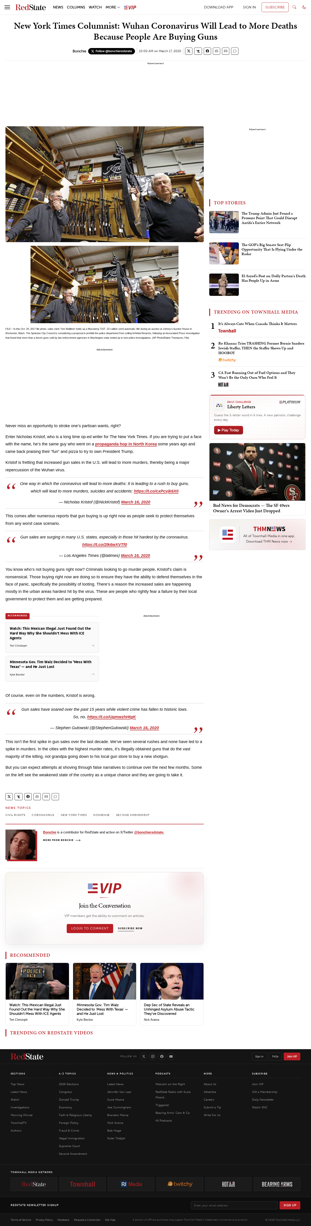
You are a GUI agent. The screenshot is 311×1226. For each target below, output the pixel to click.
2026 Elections (69, 1084)
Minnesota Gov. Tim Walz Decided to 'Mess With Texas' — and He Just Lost (102, 1009)
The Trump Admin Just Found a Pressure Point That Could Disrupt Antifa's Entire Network (269, 218)
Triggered (162, 1105)
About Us (210, 1084)
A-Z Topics (67, 1073)
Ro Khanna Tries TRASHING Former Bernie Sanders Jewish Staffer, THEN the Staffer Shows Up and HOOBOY (261, 348)
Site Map (110, 1219)
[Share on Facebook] (207, 51)
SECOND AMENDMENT (133, 815)
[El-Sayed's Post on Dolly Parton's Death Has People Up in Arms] (224, 285)
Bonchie (79, 51)
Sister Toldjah (116, 1138)
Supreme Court (69, 1146)
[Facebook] (162, 1056)
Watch (15, 1099)
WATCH (95, 7)
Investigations (20, 1107)
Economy (65, 1107)
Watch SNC (260, 1107)
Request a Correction (87, 1219)
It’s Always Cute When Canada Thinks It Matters (257, 323)
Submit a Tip (212, 1107)
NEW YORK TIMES (74, 815)
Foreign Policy (68, 1122)
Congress (65, 1092)
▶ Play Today (228, 430)
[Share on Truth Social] (198, 51)
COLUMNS (76, 7)
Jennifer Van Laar (119, 1092)
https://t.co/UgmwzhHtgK (111, 717)
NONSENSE (101, 815)
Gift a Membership (264, 1092)
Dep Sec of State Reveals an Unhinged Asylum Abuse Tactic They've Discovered (169, 1009)
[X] (143, 1056)
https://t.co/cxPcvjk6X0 (156, 491)
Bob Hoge (114, 1130)
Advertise (210, 1092)
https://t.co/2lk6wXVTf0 (104, 544)
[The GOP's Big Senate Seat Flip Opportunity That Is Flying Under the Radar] (224, 253)
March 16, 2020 (135, 502)
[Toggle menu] (7, 7)
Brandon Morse (117, 1115)
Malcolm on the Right (170, 1084)
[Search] (294, 7)
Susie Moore (115, 1099)
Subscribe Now (130, 928)
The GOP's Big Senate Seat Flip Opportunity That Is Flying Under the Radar (272, 249)
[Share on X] (188, 51)
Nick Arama (151, 1019)
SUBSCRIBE (275, 7)
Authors (16, 1130)
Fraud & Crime (69, 1130)
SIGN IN (249, 7)
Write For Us (212, 1115)
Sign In (259, 1056)
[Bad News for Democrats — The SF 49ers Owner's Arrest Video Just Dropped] (257, 472)
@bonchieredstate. (149, 832)
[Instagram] (152, 1056)
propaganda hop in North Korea (126, 444)
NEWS (58, 7)
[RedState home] (27, 1056)
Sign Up (290, 1205)
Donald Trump (69, 1099)
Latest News (19, 1092)
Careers (209, 1099)
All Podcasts (164, 1120)
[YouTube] (171, 1056)
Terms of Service (21, 1219)
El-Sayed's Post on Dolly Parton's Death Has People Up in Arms (274, 278)
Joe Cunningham (119, 1107)
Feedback (63, 1219)
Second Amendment (73, 1153)
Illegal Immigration (72, 1138)
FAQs (275, 1056)
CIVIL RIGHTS (15, 815)
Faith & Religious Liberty (75, 1115)
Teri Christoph (18, 1019)
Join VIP (292, 1056)
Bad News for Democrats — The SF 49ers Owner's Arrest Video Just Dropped (251, 508)
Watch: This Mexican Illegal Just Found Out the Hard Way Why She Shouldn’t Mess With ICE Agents (37, 1009)
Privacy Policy (44, 1219)
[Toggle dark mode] (304, 7)
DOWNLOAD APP (218, 7)
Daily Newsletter (263, 1099)
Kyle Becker (85, 1019)
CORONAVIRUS (43, 815)
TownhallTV (19, 1122)
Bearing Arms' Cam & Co (173, 1112)
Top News (17, 1084)
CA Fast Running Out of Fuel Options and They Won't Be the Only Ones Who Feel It (256, 375)
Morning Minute (22, 1115)
